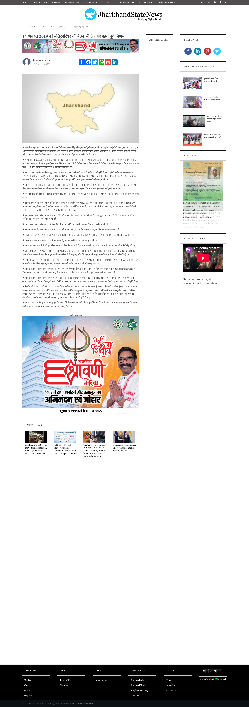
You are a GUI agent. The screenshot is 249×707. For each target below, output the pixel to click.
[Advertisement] (159, 100)
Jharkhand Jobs (137, 679)
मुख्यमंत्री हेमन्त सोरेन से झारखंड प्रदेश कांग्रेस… (212, 79)
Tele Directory (146, 2)
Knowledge (108, 2)
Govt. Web (135, 695)
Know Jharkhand (166, 2)
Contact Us (171, 690)
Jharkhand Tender (138, 685)
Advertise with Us (103, 679)
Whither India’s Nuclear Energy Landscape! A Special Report (124, 447)
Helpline (205, 2)
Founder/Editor (40, 2)
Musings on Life (126, 2)
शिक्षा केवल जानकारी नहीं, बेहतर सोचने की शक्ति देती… (213, 136)
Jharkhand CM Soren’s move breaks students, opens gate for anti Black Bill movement (36, 449)
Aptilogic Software (85, 703)
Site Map (64, 685)
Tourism (27, 679)
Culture (27, 685)
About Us (170, 685)
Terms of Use (65, 679)
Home (25, 2)
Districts (28, 690)
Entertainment (71, 2)
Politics (56, 2)
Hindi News (34, 26)
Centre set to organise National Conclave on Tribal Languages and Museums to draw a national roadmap (94, 450)
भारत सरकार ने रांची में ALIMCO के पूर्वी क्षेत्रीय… (213, 98)
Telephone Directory (139, 690)
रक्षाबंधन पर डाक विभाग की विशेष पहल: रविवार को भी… (214, 119)
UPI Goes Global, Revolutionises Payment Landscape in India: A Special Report (65, 449)
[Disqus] (80, 512)
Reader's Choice (91, 2)
